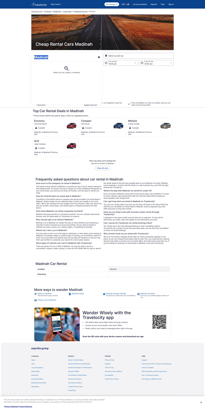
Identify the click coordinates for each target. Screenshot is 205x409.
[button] (102, 85)
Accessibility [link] (109, 375)
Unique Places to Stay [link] (75, 386)
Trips (163, 4)
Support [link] (144, 360)
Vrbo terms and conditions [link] (113, 371)
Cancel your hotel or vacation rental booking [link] (156, 364)
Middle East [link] (57, 11)
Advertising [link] (35, 386)
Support (154, 4)
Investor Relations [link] (37, 379)
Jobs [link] (33, 364)
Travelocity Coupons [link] (75, 383)
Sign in (171, 4)
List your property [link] (37, 367)
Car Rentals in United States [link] (77, 375)
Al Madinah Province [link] (80, 11)
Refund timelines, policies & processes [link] (154, 371)
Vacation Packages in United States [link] (80, 367)
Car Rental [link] (47, 11)
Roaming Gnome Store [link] (38, 383)
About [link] (33, 360)
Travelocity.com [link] (36, 11)
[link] (51, 295)
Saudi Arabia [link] (67, 11)
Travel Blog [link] (72, 390)
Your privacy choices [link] (112, 379)
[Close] (201, 402)
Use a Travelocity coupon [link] (150, 375)
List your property (140, 4)
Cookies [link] (107, 364)
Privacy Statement (11, 406)
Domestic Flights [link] (73, 371)
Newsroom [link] (34, 375)
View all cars (102, 168)
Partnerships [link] (35, 371)
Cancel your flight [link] (147, 367)
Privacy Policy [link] (109, 360)
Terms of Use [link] (109, 367)
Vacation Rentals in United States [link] (79, 364)
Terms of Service (25, 406)
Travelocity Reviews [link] (75, 379)
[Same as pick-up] (138, 56)
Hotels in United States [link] (75, 360)
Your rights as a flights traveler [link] (152, 379)
